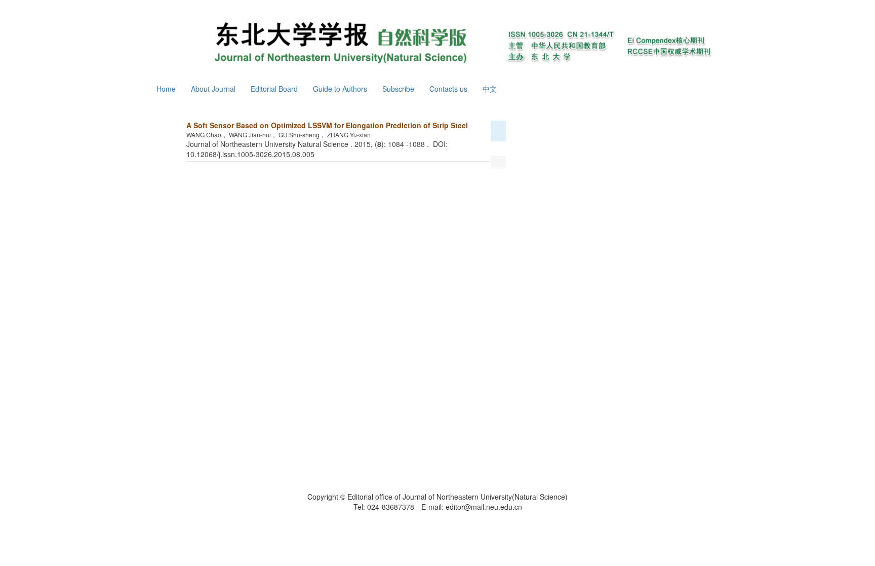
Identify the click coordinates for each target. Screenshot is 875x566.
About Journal (213, 89)
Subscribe (398, 89)
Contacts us (448, 89)
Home (166, 89)
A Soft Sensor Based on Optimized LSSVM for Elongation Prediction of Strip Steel (327, 125)
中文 (490, 89)
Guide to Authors (340, 89)
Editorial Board (274, 89)
